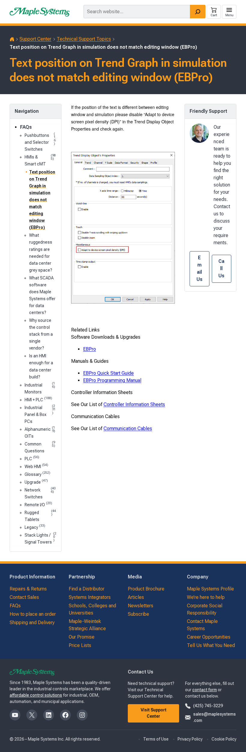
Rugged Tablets (40, 515)
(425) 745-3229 (208, 705)
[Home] (12, 39)
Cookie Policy (224, 739)
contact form (204, 689)
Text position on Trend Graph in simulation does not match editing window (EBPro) (42, 200)
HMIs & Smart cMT (40, 160)
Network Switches (40, 493)
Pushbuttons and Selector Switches (40, 142)
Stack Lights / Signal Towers (40, 538)
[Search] (198, 11)
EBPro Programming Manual (112, 380)
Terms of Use (156, 739)
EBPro (89, 349)
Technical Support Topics (84, 39)
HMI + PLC (38, 399)
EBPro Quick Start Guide (108, 373)
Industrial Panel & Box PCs (40, 414)
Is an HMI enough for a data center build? (41, 366)
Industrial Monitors (40, 388)
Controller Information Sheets (134, 404)
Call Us (221, 268)
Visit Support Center (153, 713)
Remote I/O (38, 504)
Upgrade (36, 482)
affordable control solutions (36, 695)
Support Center (35, 39)
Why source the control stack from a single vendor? (41, 334)
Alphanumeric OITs (40, 432)
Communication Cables (128, 428)
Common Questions (40, 447)
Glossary (37, 474)
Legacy (35, 527)
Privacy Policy (190, 739)
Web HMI (36, 466)
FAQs (26, 127)
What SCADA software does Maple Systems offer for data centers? (42, 295)
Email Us (199, 268)
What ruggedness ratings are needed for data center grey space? (40, 252)
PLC (32, 458)
